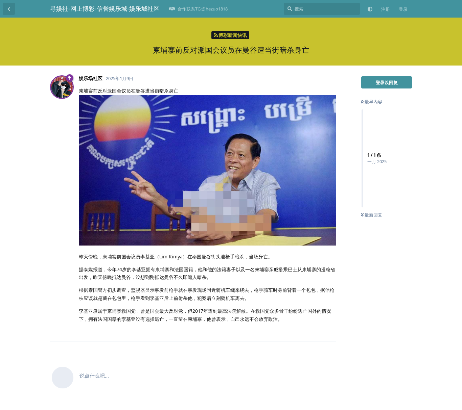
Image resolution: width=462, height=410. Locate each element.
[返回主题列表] (9, 9)
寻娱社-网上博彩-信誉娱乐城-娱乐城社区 (105, 8)
